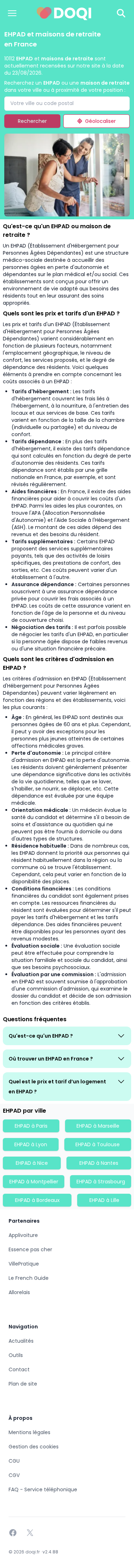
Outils (16, 1355)
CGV (14, 1475)
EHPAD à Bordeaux (37, 1200)
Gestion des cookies (34, 1446)
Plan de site (23, 1383)
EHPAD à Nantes (98, 1163)
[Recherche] (121, 13)
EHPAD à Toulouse (97, 1144)
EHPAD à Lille (104, 1200)
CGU (14, 1460)
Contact (19, 1369)
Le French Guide (29, 1278)
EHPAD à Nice (32, 1163)
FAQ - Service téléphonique (43, 1489)
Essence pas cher (30, 1249)
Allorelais (19, 1292)
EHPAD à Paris (31, 1125)
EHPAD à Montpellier (33, 1181)
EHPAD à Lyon (30, 1144)
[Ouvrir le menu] (12, 13)
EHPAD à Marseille (97, 1125)
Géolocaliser (100, 121)
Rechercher (32, 121)
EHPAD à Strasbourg (100, 1181)
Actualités (21, 1340)
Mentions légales (29, 1432)
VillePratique (24, 1263)
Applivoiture (23, 1235)
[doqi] (64, 13)
